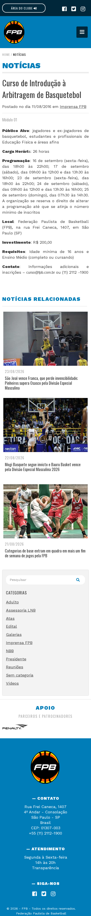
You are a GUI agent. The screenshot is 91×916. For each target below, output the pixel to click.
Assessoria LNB (21, 610)
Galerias (14, 634)
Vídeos (12, 683)
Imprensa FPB (73, 106)
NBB (10, 650)
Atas (10, 618)
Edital (11, 626)
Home (6, 54)
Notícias (19, 54)
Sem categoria (19, 675)
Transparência (45, 867)
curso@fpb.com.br (40, 272)
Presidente (16, 659)
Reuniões (14, 667)
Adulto (12, 602)
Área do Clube (22, 8)
